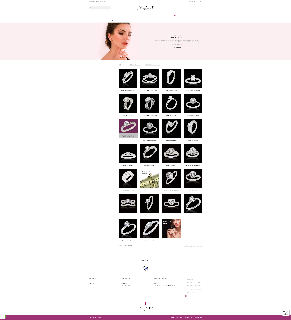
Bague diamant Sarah (171, 165)
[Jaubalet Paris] (145, 8)
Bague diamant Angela (193, 215)
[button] (120, 64)
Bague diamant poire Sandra (171, 190)
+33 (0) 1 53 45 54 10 (190, 292)
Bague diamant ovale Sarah (193, 165)
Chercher (109, 7)
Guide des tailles (125, 288)
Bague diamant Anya (171, 215)
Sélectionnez (149, 64)
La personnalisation (126, 285)
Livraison (155, 283)
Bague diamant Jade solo (193, 90)
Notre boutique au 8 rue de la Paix (97, 280)
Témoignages (92, 283)
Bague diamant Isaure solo (150, 140)
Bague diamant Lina (128, 165)
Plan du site (198, 317)
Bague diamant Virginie (150, 240)
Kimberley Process (150, 263)
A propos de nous (189, 317)
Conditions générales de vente (160, 278)
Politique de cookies (176, 317)
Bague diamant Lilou (193, 190)
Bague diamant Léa (193, 140)
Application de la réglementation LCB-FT (163, 288)
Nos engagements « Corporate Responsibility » (164, 285)
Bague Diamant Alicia (171, 115)
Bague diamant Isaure (193, 115)
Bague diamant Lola (171, 140)
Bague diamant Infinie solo (128, 90)
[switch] (286, 314)
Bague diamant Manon (150, 215)
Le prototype (124, 283)
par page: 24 (133, 64)
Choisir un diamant (125, 278)
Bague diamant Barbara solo (149, 115)
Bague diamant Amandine (128, 215)
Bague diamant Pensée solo (149, 90)
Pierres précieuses (125, 280)
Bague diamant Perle (149, 165)
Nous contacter (157, 280)
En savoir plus (177, 47)
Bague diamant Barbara (128, 115)
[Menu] (288, 310)
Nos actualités (92, 278)
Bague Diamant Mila (171, 90)
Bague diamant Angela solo (128, 240)
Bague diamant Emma (128, 190)
